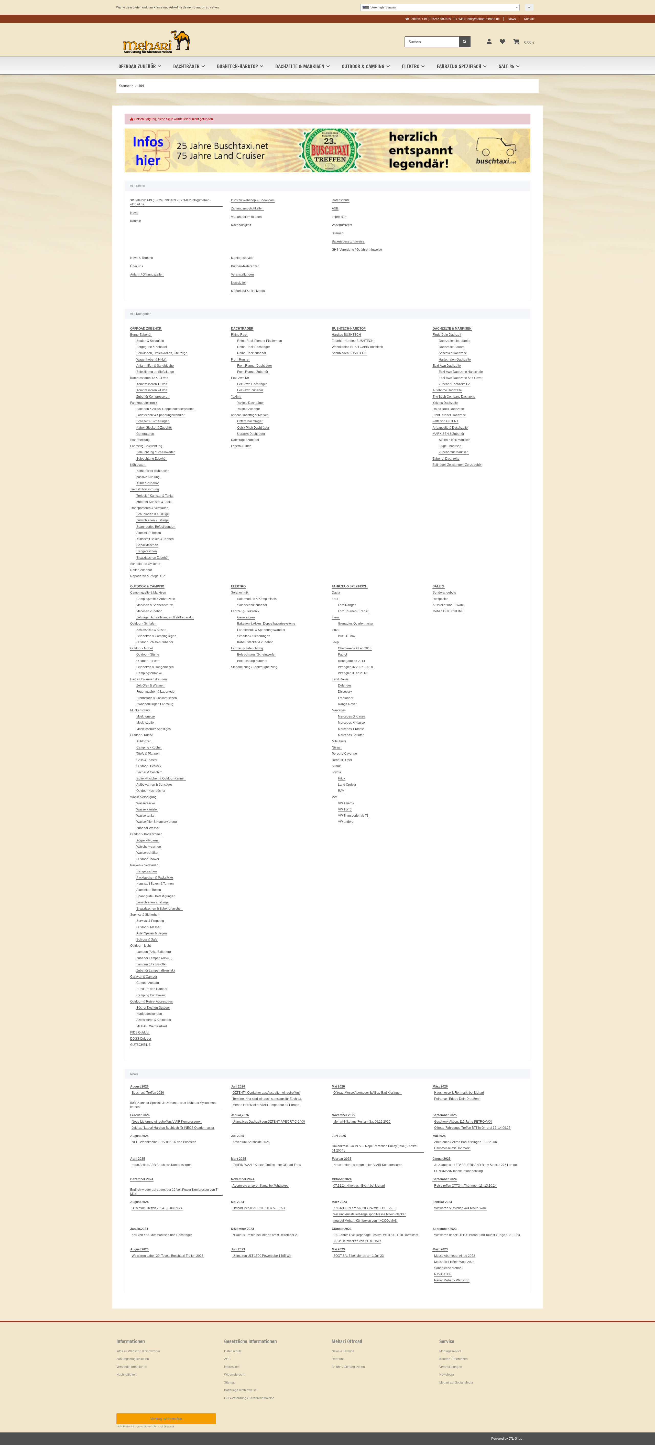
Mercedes (339, 710)
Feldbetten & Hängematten (155, 667)
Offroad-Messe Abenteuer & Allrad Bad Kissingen (367, 1092)
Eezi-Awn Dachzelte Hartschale (461, 372)
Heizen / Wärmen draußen (148, 679)
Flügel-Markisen (450, 446)
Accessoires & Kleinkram (153, 1020)
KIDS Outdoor (139, 1032)
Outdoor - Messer (148, 927)
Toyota (336, 772)
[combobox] (440, 7)
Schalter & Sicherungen (152, 421)
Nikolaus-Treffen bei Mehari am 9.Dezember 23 (266, 1235)
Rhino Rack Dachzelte (448, 409)
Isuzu (335, 630)
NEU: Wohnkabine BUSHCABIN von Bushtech (164, 1142)
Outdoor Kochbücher (150, 791)
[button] (489, 42)
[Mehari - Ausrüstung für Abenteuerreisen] (157, 42)
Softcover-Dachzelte (453, 353)
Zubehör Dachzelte (446, 458)
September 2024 (445, 1179)
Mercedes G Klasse (351, 716)
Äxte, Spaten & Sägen (151, 933)
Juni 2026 (238, 1086)
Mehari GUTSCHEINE (448, 611)
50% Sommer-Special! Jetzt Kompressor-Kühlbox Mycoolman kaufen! (173, 1105)
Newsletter (238, 282)
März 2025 (238, 1159)
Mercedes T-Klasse (351, 729)
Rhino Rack (239, 334)
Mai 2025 (439, 1136)
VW (334, 797)
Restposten (441, 599)
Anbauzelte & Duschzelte (450, 427)
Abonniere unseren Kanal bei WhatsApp (261, 1185)
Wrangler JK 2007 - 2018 (355, 667)
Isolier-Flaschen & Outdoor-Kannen (160, 778)
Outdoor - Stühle (147, 654)
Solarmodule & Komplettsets (257, 599)
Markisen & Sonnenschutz (154, 605)
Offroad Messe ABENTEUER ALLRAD (259, 1208)
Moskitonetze (145, 716)
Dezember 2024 (141, 1179)
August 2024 (139, 1202)
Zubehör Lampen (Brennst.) (155, 970)
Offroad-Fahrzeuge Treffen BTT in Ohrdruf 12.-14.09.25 (472, 1128)
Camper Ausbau (147, 983)
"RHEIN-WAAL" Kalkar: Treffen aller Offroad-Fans (267, 1165)
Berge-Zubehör (140, 334)
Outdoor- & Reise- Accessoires (151, 1001)
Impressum (339, 217)
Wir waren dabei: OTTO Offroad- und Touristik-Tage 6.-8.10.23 (477, 1235)
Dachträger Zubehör (245, 440)
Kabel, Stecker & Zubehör (154, 427)
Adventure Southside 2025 (251, 1142)
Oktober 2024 (342, 1179)
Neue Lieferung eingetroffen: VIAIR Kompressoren (167, 1121)
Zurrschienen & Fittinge (152, 520)
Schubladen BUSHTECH (349, 353)
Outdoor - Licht (140, 945)
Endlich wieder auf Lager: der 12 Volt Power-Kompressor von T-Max (174, 1192)
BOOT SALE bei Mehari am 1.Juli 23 (358, 1256)
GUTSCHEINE (140, 1045)
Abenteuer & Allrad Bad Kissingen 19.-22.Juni (466, 1142)
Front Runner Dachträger (254, 365)
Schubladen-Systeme (145, 564)
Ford (335, 599)
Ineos (336, 617)
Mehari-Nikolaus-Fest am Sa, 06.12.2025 (361, 1121)
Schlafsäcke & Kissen (151, 630)
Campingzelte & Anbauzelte (155, 599)
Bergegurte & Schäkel (151, 347)
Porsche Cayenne (344, 753)
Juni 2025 (339, 1136)
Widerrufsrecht (342, 225)
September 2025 (445, 1115)
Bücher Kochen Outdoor (153, 1007)
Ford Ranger (347, 605)
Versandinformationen (246, 217)
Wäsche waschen (148, 846)
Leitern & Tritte (241, 446)
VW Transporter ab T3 (353, 815)
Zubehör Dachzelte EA (454, 384)
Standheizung (140, 440)
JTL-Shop (515, 1438)
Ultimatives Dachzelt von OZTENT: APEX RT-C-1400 (269, 1121)
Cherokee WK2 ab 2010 (355, 648)
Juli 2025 (237, 1136)
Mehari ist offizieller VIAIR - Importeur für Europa (266, 1105)
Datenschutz (340, 200)
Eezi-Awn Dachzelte (447, 365)
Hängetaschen (146, 551)
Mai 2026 (338, 1086)
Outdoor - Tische (147, 661)
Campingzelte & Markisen (148, 592)
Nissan (337, 747)
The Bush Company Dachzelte (454, 396)
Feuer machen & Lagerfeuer (156, 691)
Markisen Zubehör (149, 611)
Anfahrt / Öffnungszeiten (146, 274)
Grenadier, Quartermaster (355, 623)
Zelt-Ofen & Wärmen (150, 685)
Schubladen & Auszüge (152, 514)
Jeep (335, 642)
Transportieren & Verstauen (149, 508)
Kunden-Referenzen (245, 266)
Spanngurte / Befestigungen (155, 527)
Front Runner (240, 359)
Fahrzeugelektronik (143, 403)
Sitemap (337, 233)
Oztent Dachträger (250, 421)
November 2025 (343, 1115)
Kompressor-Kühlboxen (152, 471)
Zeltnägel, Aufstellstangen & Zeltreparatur (165, 617)
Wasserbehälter (147, 853)
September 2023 (445, 1229)
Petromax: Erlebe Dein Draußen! (456, 1099)
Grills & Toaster (146, 760)
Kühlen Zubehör (147, 483)
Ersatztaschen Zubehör (152, 558)
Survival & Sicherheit (144, 914)
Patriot (342, 654)
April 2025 (137, 1159)
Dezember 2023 (242, 1229)
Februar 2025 (341, 1159)
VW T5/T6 (345, 809)
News (512, 19)
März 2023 (440, 1249)
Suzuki (336, 766)
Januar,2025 (442, 1159)
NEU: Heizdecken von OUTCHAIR (357, 1241)
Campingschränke (149, 673)
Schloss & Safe (146, 939)
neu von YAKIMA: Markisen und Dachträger (162, 1235)
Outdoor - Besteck (148, 766)
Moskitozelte (145, 722)
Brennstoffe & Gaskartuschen (156, 698)
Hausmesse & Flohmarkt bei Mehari (459, 1092)
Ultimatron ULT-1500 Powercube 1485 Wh (262, 1256)
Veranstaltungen (242, 274)
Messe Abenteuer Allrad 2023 (454, 1256)
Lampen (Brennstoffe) (151, 964)
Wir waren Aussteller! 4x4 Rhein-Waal (460, 1208)
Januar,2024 (139, 1229)
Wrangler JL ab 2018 (352, 673)
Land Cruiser (347, 784)
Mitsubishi (339, 741)
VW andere (346, 822)
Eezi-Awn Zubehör (250, 390)
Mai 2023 (338, 1249)
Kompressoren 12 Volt (151, 384)
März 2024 (339, 1202)
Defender (344, 685)
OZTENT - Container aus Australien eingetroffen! (266, 1092)
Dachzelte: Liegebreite (454, 341)
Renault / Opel (342, 760)
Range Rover (347, 704)
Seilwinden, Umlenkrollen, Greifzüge (161, 353)
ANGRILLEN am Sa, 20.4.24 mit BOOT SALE (364, 1208)
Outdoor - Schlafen (143, 623)
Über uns (136, 266)
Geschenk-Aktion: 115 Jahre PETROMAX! (463, 1121)
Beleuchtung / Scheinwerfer (155, 452)
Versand (169, 1426)
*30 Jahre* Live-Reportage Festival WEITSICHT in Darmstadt (375, 1235)
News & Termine (141, 258)
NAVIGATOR (443, 1274)
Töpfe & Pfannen (148, 753)
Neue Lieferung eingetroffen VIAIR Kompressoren (367, 1165)
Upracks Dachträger (251, 434)
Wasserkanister (147, 809)
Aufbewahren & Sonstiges (154, 784)
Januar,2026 (240, 1115)
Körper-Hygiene (147, 840)
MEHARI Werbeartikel (151, 1026)
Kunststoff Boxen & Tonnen (155, 539)
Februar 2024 (442, 1202)
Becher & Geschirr (149, 772)
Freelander (345, 698)
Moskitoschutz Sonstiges (153, 729)
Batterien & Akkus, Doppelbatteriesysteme (165, 409)
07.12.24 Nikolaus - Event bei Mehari (359, 1185)
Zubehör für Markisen (453, 452)
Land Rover (340, 679)
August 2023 (139, 1249)
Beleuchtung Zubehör (151, 458)
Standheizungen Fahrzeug (154, 704)
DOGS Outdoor (140, 1038)
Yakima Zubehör (248, 409)
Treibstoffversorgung (144, 489)
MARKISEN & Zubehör (448, 434)
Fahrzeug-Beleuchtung (146, 446)
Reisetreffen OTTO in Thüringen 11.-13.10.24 (465, 1185)
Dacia (336, 592)
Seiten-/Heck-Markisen (455, 440)
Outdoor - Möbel (141, 648)
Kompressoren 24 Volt (151, 390)
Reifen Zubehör (141, 570)
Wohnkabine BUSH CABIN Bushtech (357, 347)
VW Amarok (346, 803)
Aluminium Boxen (148, 533)
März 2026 (440, 1086)
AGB (335, 208)
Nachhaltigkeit (241, 225)
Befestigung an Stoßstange (155, 372)
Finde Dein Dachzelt (447, 334)
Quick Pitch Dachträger (253, 427)
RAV (341, 791)
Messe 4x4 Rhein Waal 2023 (454, 1262)
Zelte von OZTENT (445, 421)
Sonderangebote (444, 592)
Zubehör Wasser (147, 828)
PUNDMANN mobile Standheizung (458, 1171)
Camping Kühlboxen (150, 995)
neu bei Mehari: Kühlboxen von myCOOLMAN (365, 1220)
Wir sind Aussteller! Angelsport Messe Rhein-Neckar (369, 1214)
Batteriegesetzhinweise (348, 241)
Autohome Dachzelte (447, 390)
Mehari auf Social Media (248, 291)
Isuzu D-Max (346, 636)
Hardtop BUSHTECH (346, 334)
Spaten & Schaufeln (150, 341)
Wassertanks (145, 815)
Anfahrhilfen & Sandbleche (155, 365)
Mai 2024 (237, 1202)
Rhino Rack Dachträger (253, 347)
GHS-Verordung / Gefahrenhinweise (357, 249)
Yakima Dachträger (250, 403)
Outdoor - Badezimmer (146, 834)
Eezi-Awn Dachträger (252, 384)
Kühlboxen (137, 465)
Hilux (341, 778)
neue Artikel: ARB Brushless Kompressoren (162, 1165)
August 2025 (139, 1136)
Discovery (345, 691)
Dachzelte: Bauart (451, 347)
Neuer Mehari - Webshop (451, 1280)
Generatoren (145, 434)
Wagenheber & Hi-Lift (151, 359)
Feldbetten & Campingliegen (156, 636)
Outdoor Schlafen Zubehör (154, 642)
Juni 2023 (238, 1249)
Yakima (236, 396)
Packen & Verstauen (144, 865)
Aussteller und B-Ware (448, 605)
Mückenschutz (140, 710)
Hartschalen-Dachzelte (455, 359)
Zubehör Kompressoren (152, 396)
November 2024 (242, 1179)
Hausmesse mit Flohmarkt (452, 1148)
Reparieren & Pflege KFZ (147, 576)
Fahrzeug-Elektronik (245, 611)
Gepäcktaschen (147, 545)
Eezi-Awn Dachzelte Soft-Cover (461, 378)
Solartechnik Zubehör (252, 605)
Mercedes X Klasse (351, 722)
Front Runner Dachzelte (449, 415)
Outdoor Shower (147, 859)
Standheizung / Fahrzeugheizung (254, 667)
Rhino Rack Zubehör (251, 353)
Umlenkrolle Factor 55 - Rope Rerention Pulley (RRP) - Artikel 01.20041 (374, 1148)
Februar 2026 (140, 1115)
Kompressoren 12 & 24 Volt (149, 378)
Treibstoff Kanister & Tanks (154, 496)
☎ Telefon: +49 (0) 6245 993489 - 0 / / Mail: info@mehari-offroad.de (452, 19)
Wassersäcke (145, 803)
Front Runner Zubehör (252, 372)
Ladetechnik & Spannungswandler (160, 415)
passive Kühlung (148, 477)
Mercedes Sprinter (351, 735)
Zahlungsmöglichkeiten (247, 208)
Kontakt (529, 19)
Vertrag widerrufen (166, 1419)
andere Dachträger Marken (250, 415)
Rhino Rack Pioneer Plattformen (259, 341)
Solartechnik (239, 592)
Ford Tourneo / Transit (353, 611)
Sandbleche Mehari (448, 1268)
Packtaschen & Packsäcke (154, 877)
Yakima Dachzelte (445, 403)
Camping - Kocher (149, 747)
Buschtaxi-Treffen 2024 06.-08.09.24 (157, 1208)
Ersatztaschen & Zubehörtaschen (159, 908)
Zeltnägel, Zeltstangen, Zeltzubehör (457, 465)
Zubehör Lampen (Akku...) (154, 958)
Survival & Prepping (150, 921)
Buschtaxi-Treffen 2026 (148, 1092)
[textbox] (440, 7)
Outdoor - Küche (141, 735)
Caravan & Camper (143, 976)
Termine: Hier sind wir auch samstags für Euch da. (267, 1099)
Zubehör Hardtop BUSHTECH (353, 341)
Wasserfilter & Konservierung (156, 822)
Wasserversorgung (143, 797)
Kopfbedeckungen (149, 1014)
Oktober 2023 (342, 1229)
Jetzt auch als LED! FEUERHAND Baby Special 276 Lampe (475, 1165)
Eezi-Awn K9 (240, 378)
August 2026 (139, 1086)
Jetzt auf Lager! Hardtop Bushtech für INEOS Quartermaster (173, 1128)
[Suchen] (465, 41)
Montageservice (242, 258)
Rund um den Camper (151, 989)
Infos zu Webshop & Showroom (253, 200)
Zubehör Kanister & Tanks (154, 502)
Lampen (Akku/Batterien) (153, 952)
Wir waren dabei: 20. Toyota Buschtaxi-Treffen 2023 (167, 1256)
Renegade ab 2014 (351, 661)
